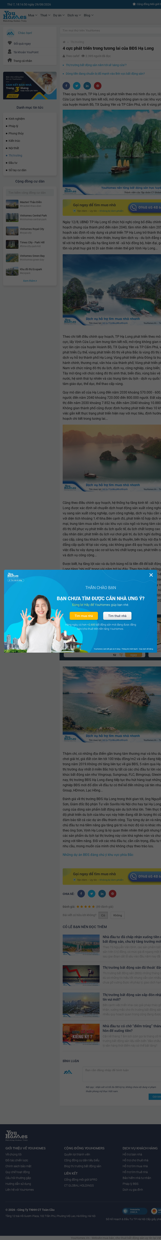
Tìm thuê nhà (117, 616)
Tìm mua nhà (84, 616)
